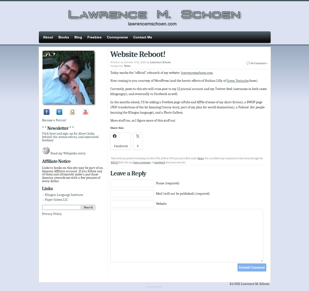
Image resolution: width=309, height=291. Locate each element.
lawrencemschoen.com (197, 73)
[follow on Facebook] (46, 114)
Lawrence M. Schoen (154, 15)
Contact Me (142, 37)
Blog (78, 37)
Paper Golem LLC (56, 199)
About (48, 37)
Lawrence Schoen (160, 62)
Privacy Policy (52, 214)
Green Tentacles (238, 81)
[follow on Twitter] (59, 114)
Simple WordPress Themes (155, 287)
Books (63, 37)
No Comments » (259, 63)
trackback (159, 162)
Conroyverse (117, 37)
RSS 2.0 (115, 162)
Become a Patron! (54, 120)
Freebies (94, 37)
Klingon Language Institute (64, 195)
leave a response (141, 162)
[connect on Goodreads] (72, 114)
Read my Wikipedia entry (68, 153)
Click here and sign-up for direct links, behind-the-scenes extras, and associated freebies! (70, 137)
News (127, 66)
